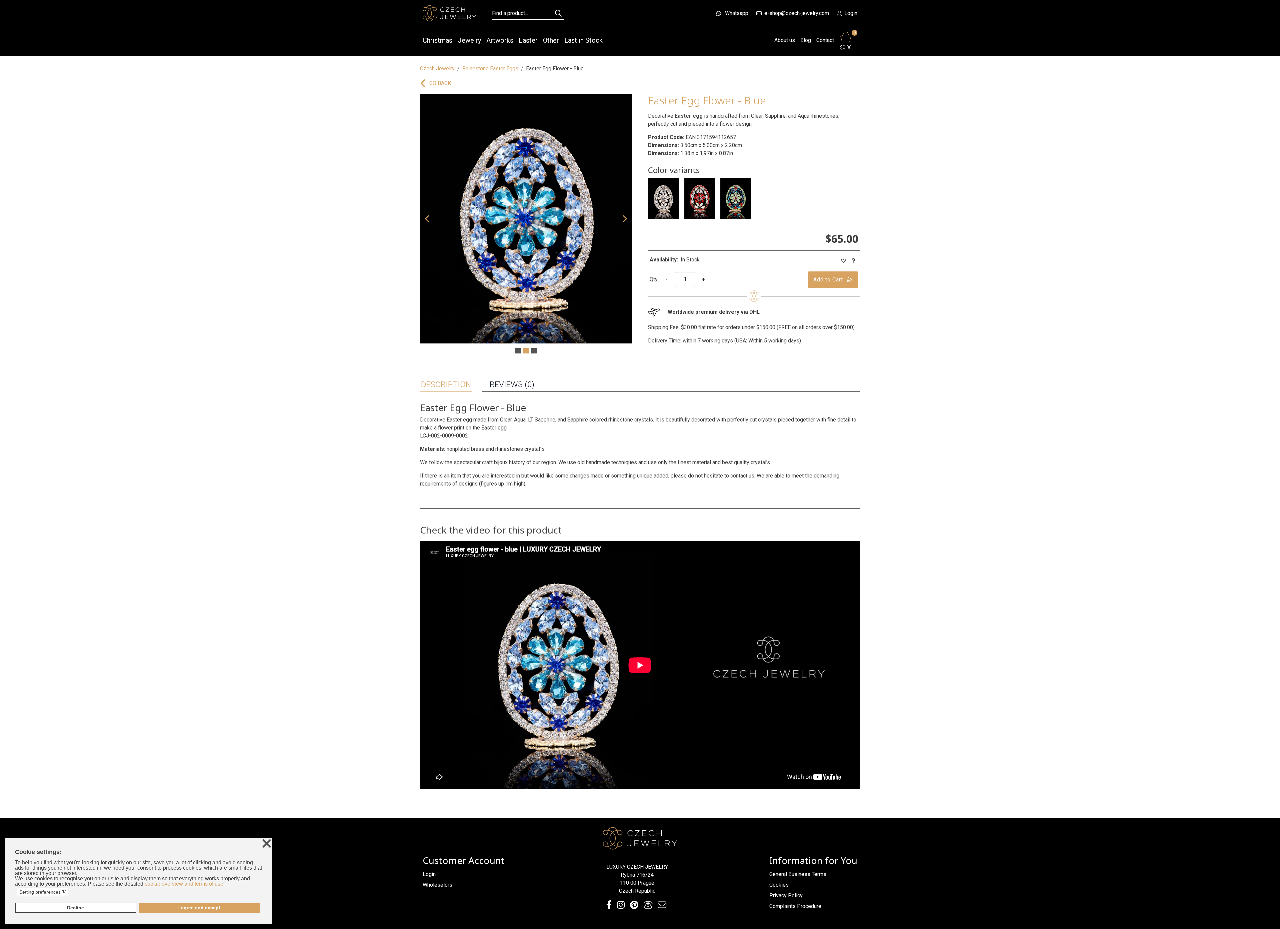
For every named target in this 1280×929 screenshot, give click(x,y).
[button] (427, 218)
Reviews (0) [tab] (512, 384)
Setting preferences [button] (42, 892)
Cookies (779, 885)
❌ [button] (266, 844)
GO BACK (440, 83)
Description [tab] (446, 384)
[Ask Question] (853, 261)
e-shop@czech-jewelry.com (796, 13)
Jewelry (469, 40)
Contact (825, 40)
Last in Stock (583, 40)
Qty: (654, 279)
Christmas (437, 40)
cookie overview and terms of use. (185, 884)
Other (551, 40)
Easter (528, 40)
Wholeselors (437, 885)
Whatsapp (736, 13)
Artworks (499, 40)
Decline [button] (75, 907)
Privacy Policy (786, 895)
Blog (805, 40)
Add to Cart (828, 279)
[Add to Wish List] (843, 261)
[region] (526, 224)
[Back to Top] (1272, 922)
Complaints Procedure (795, 906)
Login (850, 13)
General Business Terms (797, 874)
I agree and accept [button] (199, 907)
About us (784, 40)
